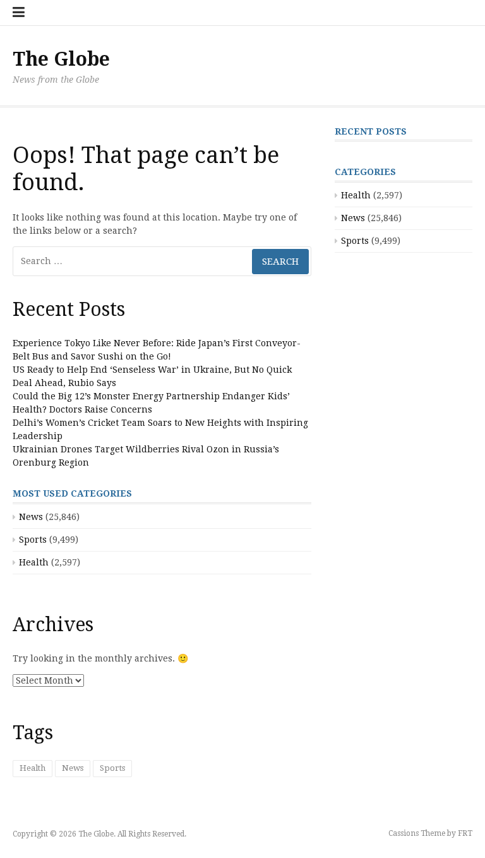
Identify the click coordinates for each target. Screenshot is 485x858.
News (31, 517)
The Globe (61, 59)
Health (34, 562)
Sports (33, 540)
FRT (465, 833)
